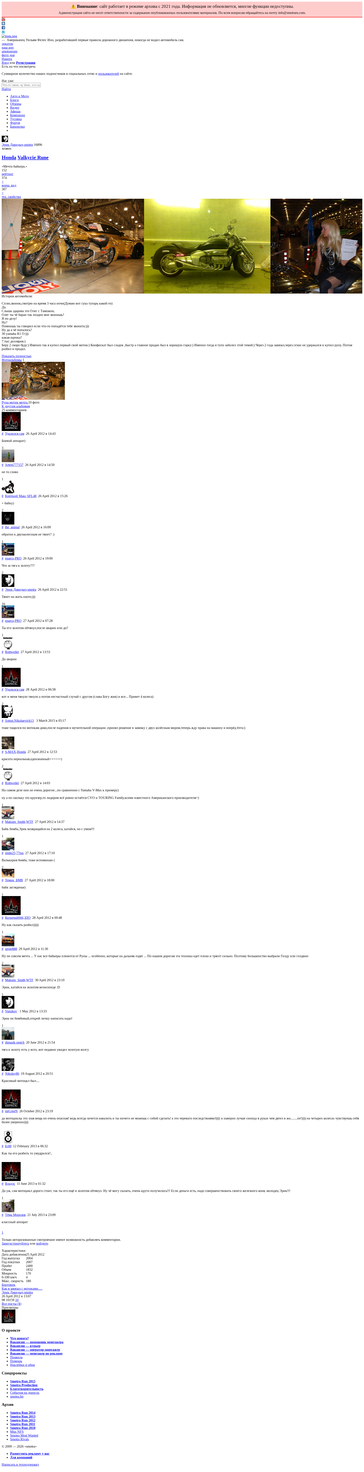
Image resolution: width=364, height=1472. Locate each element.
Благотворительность (26, 1389)
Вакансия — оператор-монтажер (35, 1349)
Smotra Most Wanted (24, 1435)
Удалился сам (14, 433)
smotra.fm (16, 1396)
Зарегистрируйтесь (15, 1243)
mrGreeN (11, 1111)
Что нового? (19, 1338)
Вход (5, 62)
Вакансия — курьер (25, 1346)
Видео (14, 107)
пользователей (108, 73)
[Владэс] (11, 1180)
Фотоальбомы (12, 360)
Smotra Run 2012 (22, 1420)
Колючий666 (14, 917)
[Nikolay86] (8, 1070)
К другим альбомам (16, 406)
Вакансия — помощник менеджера (36, 1342)
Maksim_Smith (15, 822)
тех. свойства (11, 197)
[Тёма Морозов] (8, 1211)
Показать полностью (16, 356)
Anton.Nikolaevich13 (19, 720)
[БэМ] (8, 1142)
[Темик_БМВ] (8, 876)
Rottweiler (12, 652)
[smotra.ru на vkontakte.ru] (3, 24)
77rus (20, 853)
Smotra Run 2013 (22, 1416)
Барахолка (17, 126)
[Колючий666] (11, 914)
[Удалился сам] (11, 430)
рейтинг (7, 174)
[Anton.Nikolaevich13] (8, 717)
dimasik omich (14, 1042)
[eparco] (8, 554)
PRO (18, 558)
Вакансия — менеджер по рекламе (36, 1353)
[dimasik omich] (8, 1038)
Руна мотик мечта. (15, 402)
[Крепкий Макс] (8, 492)
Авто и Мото (19, 96)
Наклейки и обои (22, 1365)
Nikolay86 (12, 1073)
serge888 (11, 949)
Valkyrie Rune (33, 157)
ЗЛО (27, 917)
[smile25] (8, 849)
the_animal (12, 527)
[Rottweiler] (8, 648)
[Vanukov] (8, 1007)
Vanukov (11, 1011)
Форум (15, 123)
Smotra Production (23, 1385)
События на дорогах (24, 1392)
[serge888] (8, 945)
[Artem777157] (8, 461)
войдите (42, 1243)
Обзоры (15, 104)
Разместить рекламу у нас (30, 1453)
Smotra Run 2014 (22, 1412)
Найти (6, 89)
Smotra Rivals (19, 1439)
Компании (17, 115)
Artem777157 (14, 465)
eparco (9, 558)
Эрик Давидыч (12, 144)
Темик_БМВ (14, 880)
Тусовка (16, 119)
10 (17, 1300)
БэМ (8, 1146)
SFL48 (31, 496)
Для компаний (21, 1457)
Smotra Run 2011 (22, 1424)
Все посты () (11, 1304)
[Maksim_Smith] (8, 818)
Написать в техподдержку (20, 1464)
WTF (29, 822)
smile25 (10, 853)
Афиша (15, 111)
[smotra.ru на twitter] (3, 32)
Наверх (7, 59)
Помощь (16, 1361)
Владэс (10, 1183)
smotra (28, 144)
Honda (9, 157)
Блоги (14, 100)
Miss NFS (17, 1431)
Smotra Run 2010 (22, 1428)
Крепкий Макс (15, 496)
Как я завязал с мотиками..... (22, 1288)
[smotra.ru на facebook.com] (3, 28)
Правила (16, 1357)
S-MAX (10, 752)
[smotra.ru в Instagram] (9, 36)
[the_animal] (8, 523)
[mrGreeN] (11, 1107)
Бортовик (8, 1285)
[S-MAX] (8, 748)
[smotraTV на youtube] (3, 19)
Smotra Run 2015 (22, 1381)
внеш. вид (9, 185)
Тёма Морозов (15, 1215)
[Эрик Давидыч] (5, 141)
